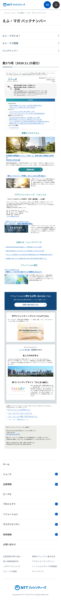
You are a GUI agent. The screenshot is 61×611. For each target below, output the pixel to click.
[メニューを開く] (56, 4)
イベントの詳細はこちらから (13, 216)
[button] (30, 474)
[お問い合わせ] (47, 4)
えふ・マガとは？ (11, 35)
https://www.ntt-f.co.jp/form (13, 434)
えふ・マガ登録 (10, 43)
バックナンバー (10, 50)
